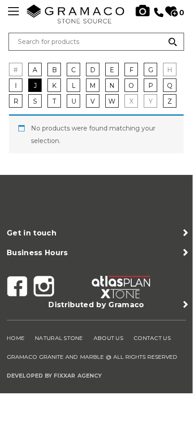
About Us (108, 338)
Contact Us (152, 338)
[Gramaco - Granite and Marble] (96, 21)
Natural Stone (59, 338)
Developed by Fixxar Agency (54, 375)
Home (16, 338)
